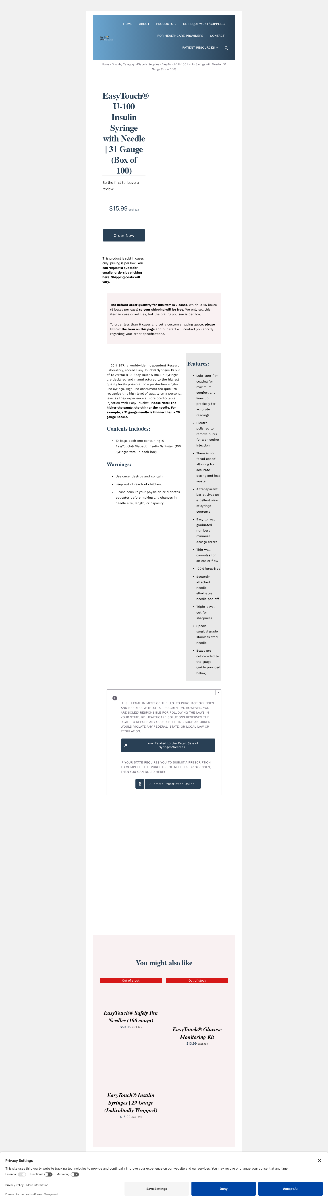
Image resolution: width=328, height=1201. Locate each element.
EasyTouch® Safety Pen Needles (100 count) (131, 1016)
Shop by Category (123, 64)
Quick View (131, 991)
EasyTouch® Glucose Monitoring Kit (197, 1033)
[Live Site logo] (106, 37)
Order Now (124, 235)
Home (105, 64)
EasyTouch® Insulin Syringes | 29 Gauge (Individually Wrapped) (130, 1102)
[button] (226, 48)
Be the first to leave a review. (120, 185)
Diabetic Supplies (148, 64)
